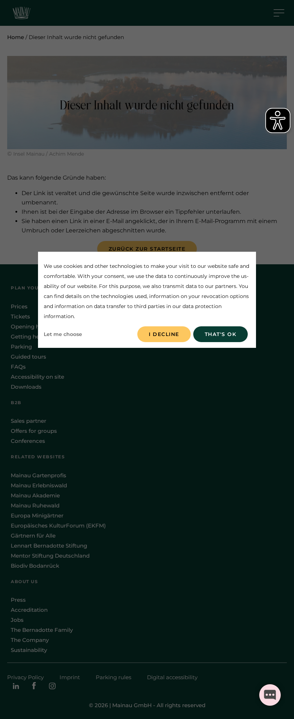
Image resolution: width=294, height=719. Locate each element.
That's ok (221, 334)
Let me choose (63, 334)
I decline (164, 334)
